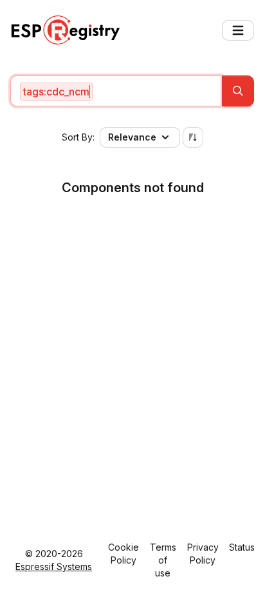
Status (242, 547)
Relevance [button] (132, 137)
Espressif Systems (53, 566)
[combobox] (115, 90)
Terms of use (163, 560)
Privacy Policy (203, 553)
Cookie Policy (123, 553)
